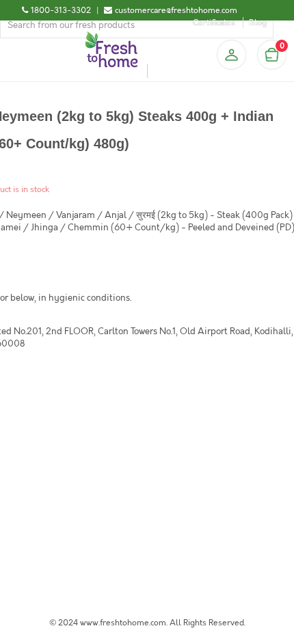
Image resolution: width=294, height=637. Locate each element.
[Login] (231, 55)
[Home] (111, 37)
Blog (258, 22)
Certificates (214, 22)
